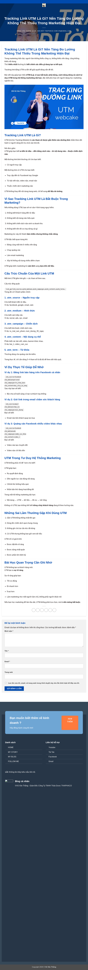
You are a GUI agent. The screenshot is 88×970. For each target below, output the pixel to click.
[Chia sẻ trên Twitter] (42, 610)
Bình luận (9, 631)
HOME (11, 747)
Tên (7, 651)
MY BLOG (12, 757)
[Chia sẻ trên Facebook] (38, 610)
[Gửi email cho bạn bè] (46, 610)
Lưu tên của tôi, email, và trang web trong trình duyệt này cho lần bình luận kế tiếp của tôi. (44, 683)
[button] (3, 6)
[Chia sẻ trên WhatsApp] (34, 610)
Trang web (9, 672)
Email (7, 661)
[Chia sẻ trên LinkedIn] (54, 610)
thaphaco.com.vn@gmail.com (58, 31)
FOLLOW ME (13, 761)
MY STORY (13, 752)
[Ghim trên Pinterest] (50, 610)
